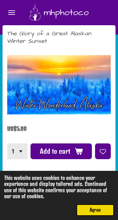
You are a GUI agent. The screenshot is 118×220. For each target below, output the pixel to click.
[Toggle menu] (12, 12)
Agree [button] (95, 210)
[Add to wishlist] (103, 151)
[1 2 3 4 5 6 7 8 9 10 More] (17, 151)
